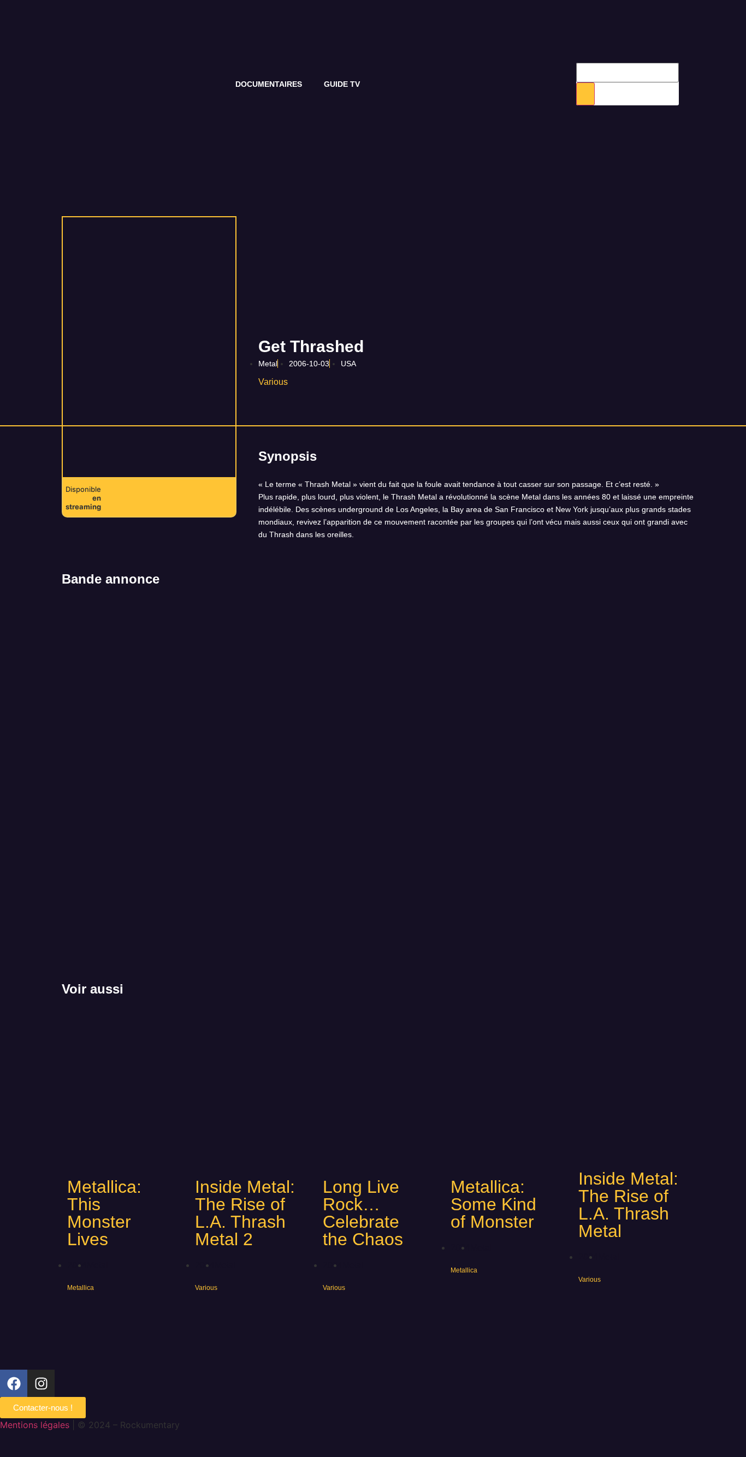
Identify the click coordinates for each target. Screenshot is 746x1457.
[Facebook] (13, 1383)
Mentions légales (34, 1424)
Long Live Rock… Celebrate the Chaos (363, 1213)
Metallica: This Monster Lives (104, 1213)
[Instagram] (41, 1383)
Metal (267, 363)
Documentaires (268, 84)
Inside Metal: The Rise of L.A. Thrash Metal (628, 1205)
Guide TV (342, 84)
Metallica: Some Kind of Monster (493, 1204)
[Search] (585, 93)
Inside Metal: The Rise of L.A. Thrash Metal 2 (245, 1213)
